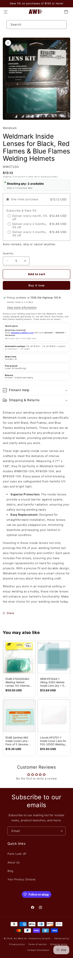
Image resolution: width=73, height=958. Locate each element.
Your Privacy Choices (21, 879)
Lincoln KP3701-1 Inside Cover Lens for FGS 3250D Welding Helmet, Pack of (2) (53, 741)
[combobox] (36, 24)
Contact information (38, 950)
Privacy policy (17, 944)
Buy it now (36, 285)
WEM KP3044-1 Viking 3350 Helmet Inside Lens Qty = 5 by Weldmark (52, 682)
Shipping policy (59, 944)
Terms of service (37, 944)
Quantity (8, 253)
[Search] (62, 24)
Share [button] (10, 613)
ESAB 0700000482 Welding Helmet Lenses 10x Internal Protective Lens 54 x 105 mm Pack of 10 (18, 682)
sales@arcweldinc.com (22, 332)
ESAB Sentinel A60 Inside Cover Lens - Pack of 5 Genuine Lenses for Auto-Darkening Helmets (17, 741)
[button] (5, 12)
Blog (10, 870)
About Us (13, 862)
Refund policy (61, 938)
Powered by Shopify (39, 938)
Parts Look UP (16, 853)
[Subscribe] (61, 831)
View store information (21, 307)
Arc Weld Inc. (21, 938)
